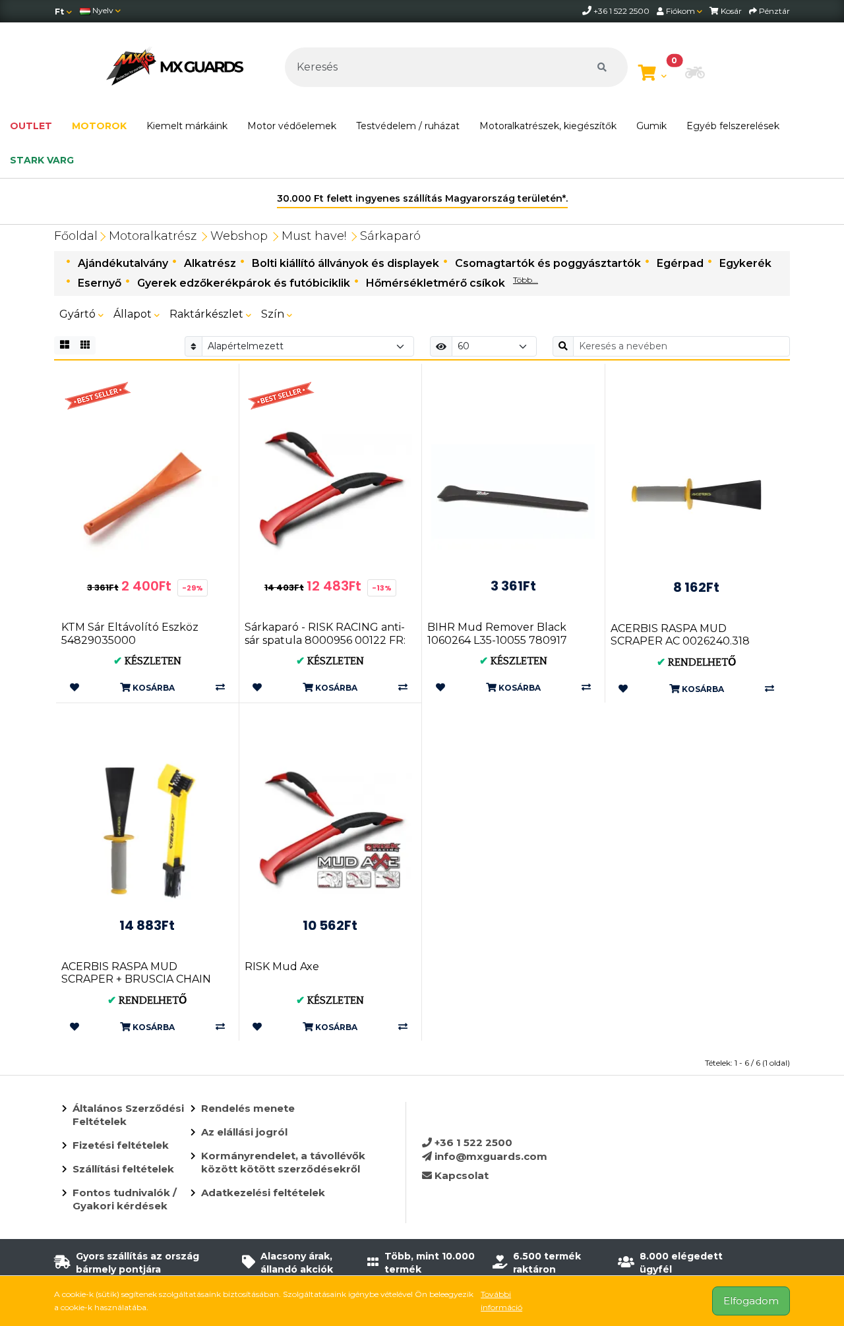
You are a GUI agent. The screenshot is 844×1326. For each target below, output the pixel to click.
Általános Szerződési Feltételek (128, 1115)
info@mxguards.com (489, 1156)
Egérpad (680, 263)
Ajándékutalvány (123, 263)
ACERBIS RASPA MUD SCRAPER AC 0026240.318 (680, 634)
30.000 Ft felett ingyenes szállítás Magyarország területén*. (422, 198)
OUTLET (31, 126)
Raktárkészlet (207, 314)
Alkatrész (210, 263)
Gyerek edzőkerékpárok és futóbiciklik (243, 283)
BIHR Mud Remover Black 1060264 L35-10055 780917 (497, 633)
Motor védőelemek (291, 126)
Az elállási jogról (244, 1132)
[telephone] (587, 11)
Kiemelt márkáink (186, 126)
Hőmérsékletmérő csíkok (435, 283)
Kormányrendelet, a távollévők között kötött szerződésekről (283, 1162)
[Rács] (64, 345)
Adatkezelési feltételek (263, 1192)
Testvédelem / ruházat (408, 126)
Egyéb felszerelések (732, 126)
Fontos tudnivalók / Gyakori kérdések (125, 1199)
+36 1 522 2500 (472, 1142)
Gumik (651, 126)
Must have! (314, 236)
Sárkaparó (390, 236)
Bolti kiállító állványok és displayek (345, 263)
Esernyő (99, 283)
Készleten (147, 661)
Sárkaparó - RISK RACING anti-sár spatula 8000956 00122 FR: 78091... (325, 639)
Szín (274, 314)
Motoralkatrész (152, 236)
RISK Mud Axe (282, 966)
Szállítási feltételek (123, 1169)
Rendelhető (696, 662)
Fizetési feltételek (121, 1145)
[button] (695, 74)
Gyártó (78, 314)
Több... (525, 280)
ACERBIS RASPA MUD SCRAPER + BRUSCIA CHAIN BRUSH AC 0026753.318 (136, 979)
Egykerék (745, 263)
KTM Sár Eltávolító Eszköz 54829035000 (129, 633)
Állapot (133, 314)
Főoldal (76, 236)
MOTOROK (99, 126)
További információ (501, 1300)
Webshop (239, 236)
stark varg (42, 160)
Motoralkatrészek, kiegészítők (548, 126)
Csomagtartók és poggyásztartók (548, 263)
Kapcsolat (460, 1175)
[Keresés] (602, 67)
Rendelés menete (248, 1108)
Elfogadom (751, 1300)
